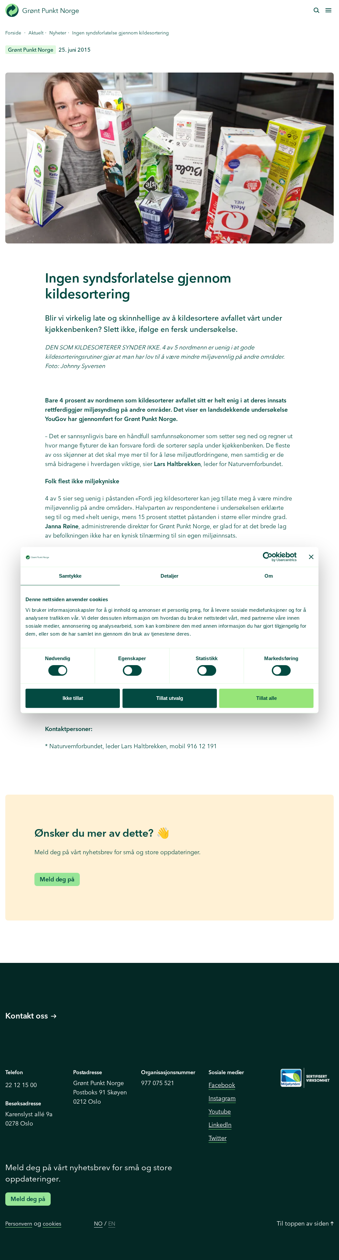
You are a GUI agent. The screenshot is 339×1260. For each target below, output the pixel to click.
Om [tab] (269, 576)
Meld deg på (57, 879)
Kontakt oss (26, 1016)
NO (98, 1223)
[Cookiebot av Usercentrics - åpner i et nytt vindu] (268, 557)
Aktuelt (35, 33)
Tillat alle (266, 698)
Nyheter (57, 33)
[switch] (132, 670)
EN (111, 1223)
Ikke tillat (73, 698)
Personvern (18, 1223)
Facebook (222, 1085)
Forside (13, 33)
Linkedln (220, 1125)
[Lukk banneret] (311, 556)
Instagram (222, 1098)
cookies (52, 1223)
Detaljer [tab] (170, 576)
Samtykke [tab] (70, 576)
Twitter (217, 1138)
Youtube (220, 1111)
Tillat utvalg (169, 698)
